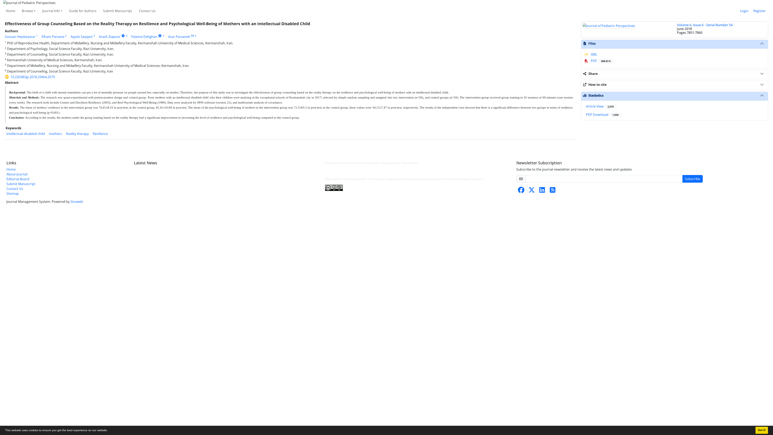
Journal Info (51, 11)
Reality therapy (77, 134)
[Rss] (552, 191)
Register (759, 11)
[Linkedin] (542, 191)
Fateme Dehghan (144, 36)
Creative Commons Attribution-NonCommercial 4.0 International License (427, 179)
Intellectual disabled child (25, 134)
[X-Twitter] (531, 191)
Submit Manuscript (117, 11)
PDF (600, 61)
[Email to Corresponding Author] (192, 35)
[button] (109, 430)
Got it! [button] (762, 430)
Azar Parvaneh (179, 36)
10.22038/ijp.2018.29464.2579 (32, 77)
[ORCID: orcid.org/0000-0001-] (123, 35)
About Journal (16, 174)
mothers (55, 134)
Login (744, 11)
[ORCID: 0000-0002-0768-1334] (160, 35)
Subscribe (692, 179)
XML (593, 54)
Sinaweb (76, 201)
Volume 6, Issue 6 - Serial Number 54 (705, 25)
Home (10, 11)
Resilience (100, 134)
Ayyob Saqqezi (82, 36)
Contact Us (147, 11)
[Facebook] (521, 191)
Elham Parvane (53, 36)
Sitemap (12, 193)
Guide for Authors (82, 11)
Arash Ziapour (109, 36)
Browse (27, 11)
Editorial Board (17, 179)
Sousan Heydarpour (20, 36)
